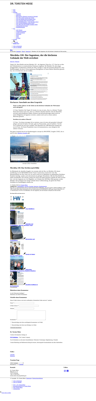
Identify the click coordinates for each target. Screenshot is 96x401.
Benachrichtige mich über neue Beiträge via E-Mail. (24, 325)
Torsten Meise (24, 185)
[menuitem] (49, 9)
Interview (12, 61)
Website (12, 308)
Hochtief (31, 186)
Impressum (29, 378)
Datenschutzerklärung (37, 378)
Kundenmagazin (43, 186)
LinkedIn (12, 354)
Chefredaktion (20, 186)
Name (12, 303)
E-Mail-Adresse (14, 305)
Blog (11, 50)
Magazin (17, 61)
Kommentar (13, 319)
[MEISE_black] (21, 7)
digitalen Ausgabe (22, 133)
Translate (21, 364)
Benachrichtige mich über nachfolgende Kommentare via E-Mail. (27, 322)
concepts (26, 186)
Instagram (12, 356)
